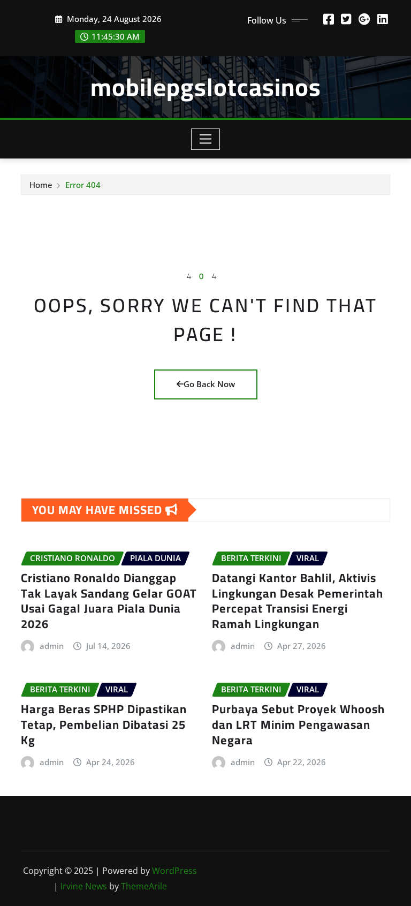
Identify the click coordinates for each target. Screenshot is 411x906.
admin (52, 645)
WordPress (174, 871)
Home (40, 184)
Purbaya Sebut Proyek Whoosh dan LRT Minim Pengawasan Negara (298, 724)
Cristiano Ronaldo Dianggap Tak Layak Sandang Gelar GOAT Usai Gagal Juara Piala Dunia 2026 (109, 601)
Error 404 (83, 184)
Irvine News (83, 886)
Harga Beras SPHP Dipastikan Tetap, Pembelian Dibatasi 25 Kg (104, 724)
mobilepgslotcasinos (205, 87)
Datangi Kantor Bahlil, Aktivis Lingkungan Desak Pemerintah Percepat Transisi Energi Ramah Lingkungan (297, 601)
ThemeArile (144, 886)
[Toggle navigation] (205, 139)
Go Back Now (209, 384)
